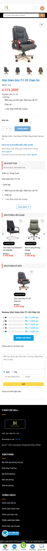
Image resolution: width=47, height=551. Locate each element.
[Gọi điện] (23, 545)
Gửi (23, 384)
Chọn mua (22, 129)
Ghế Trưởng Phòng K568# (32, 249)
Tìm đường (5, 549)
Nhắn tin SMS (42, 549)
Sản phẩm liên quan (14, 215)
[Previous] (6, 43)
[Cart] (42, 8)
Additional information (14, 168)
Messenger (32, 549)
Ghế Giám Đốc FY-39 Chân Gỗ (22, 300)
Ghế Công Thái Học (9, 468)
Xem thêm (22, 207)
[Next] (41, 43)
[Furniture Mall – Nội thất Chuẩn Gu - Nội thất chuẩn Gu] (9, 8)
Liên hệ (17, 439)
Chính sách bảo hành (11, 520)
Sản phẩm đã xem (13, 266)
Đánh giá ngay (23, 338)
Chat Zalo (14, 549)
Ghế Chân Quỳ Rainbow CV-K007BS (12, 249)
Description (10, 163)
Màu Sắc (5, 120)
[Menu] (35, 8)
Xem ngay (6, 152)
